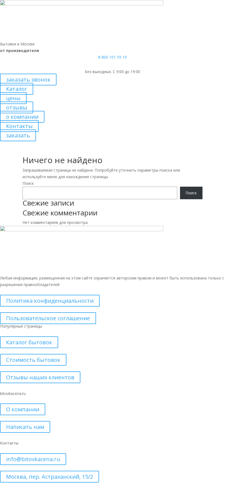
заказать (18, 135)
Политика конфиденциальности (50, 300)
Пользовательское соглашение (48, 318)
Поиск (28, 183)
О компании (22, 409)
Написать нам (25, 427)
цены (13, 98)
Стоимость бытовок (33, 359)
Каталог (16, 89)
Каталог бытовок (29, 342)
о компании (22, 116)
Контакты (19, 126)
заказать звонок (28, 79)
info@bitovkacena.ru (33, 459)
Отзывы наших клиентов (40, 377)
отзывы (16, 107)
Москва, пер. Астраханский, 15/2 (49, 476)
